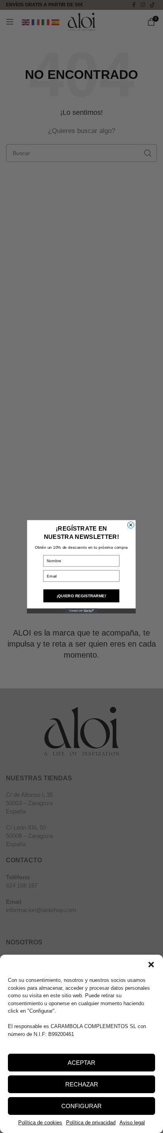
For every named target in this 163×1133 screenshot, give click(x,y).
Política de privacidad (91, 1123)
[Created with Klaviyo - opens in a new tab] (81, 610)
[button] (151, 964)
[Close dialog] (131, 525)
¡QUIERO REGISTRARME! (81, 595)
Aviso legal (132, 1123)
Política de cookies (40, 1123)
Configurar (81, 1106)
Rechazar (81, 1084)
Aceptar (81, 1062)
